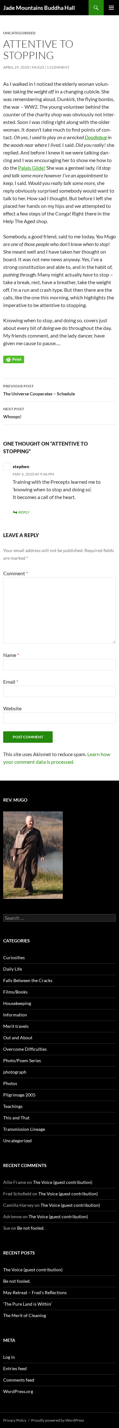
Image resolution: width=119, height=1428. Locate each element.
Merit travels (16, 1026)
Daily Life (12, 969)
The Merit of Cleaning (24, 1315)
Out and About (17, 1037)
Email (10, 682)
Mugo (38, 67)
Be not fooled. (30, 1228)
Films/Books (15, 991)
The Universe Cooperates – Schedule (39, 390)
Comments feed (18, 1380)
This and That (16, 1117)
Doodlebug (96, 137)
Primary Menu (111, 7)
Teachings (13, 1106)
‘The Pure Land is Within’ (27, 1304)
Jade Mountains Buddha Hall (39, 7)
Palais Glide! (31, 168)
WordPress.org (18, 1391)
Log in (9, 1357)
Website (12, 708)
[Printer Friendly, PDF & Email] (13, 359)
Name (11, 655)
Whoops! (13, 413)
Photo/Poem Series (22, 1060)
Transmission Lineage (24, 1129)
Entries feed (15, 1368)
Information (15, 1014)
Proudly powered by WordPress (57, 1420)
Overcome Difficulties (25, 1049)
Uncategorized (17, 1140)
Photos (10, 1083)
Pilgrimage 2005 (19, 1094)
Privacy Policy (14, 1420)
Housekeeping (17, 1003)
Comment (15, 573)
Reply (24, 512)
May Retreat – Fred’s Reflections (35, 1292)
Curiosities (14, 957)
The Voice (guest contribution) (62, 1182)
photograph (14, 1072)
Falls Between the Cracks (27, 980)
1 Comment (58, 67)
